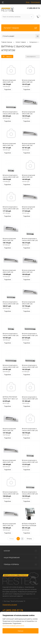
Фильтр (9, 56)
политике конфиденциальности (13, 625)
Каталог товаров (11, 28)
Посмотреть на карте (10, 604)
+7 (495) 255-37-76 (33, 8)
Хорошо (20, 631)
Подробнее (7, 89)
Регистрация (35, 2)
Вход (27, 2)
